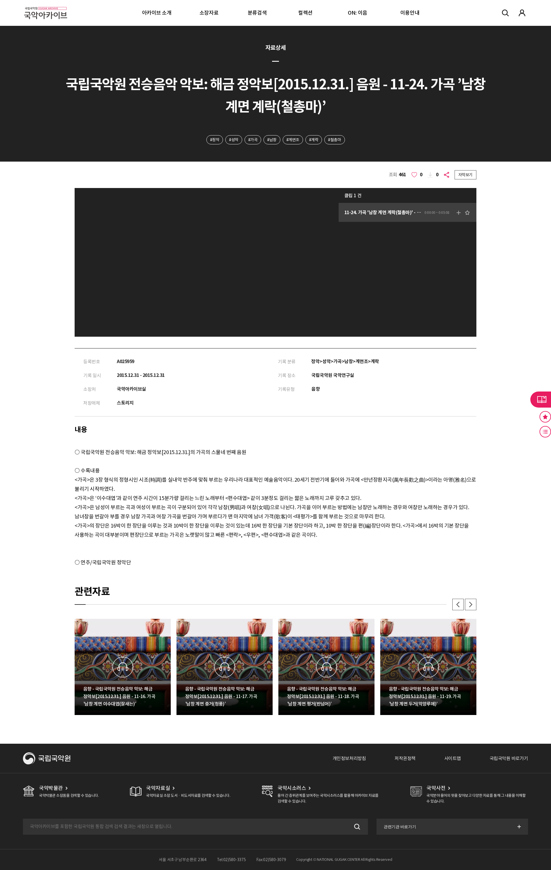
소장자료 (208, 12)
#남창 (272, 139)
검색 (356, 826)
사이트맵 (452, 758)
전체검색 (505, 13)
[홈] (45, 6)
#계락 (314, 139)
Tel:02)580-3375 (231, 859)
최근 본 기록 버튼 (545, 431)
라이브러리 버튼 (540, 400)
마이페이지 (522, 13)
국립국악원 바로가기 (509, 758)
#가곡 (253, 139)
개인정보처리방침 (349, 758)
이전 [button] (458, 604)
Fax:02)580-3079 (271, 859)
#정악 (215, 139)
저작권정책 (405, 758)
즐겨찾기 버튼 (545, 417)
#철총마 (334, 139)
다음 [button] (470, 604)
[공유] (447, 174)
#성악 (233, 139)
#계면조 (292, 139)
